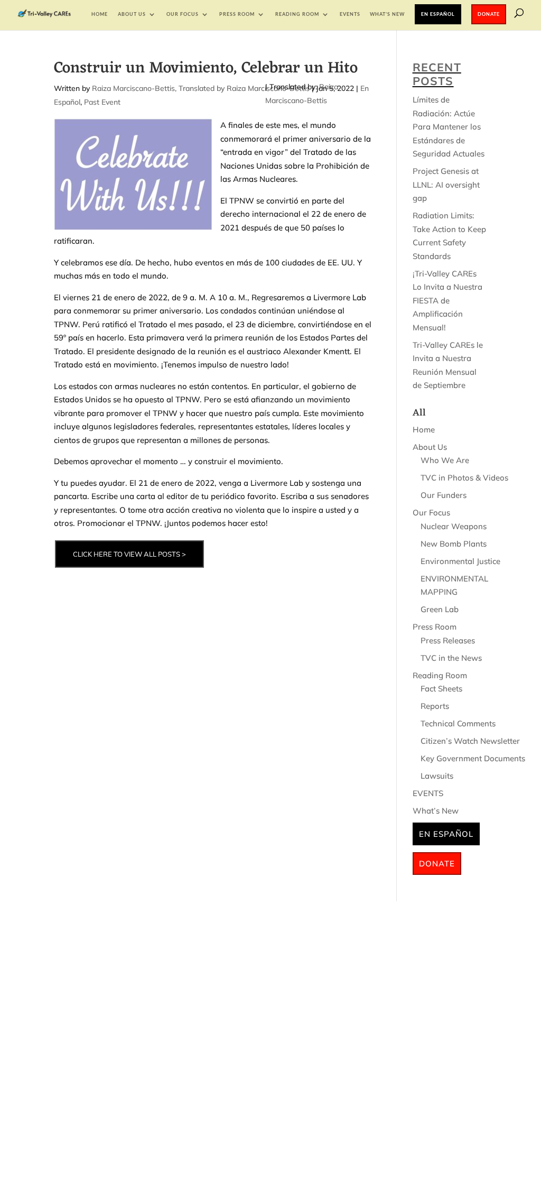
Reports (435, 706)
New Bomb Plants (454, 544)
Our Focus (182, 14)
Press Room (237, 14)
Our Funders (444, 495)
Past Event (102, 102)
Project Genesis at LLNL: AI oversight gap (446, 184)
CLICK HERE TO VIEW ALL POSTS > (129, 554)
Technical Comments (458, 723)
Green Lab (440, 609)
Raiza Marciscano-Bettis (133, 88)
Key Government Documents (473, 758)
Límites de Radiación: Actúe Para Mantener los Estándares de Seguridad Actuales (448, 127)
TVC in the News (451, 658)
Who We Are (445, 460)
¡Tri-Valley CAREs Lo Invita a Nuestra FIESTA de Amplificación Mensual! (447, 301)
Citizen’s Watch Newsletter (470, 741)
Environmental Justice (460, 561)
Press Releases (448, 640)
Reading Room (297, 14)
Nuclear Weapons (454, 526)
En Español (438, 14)
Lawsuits (437, 776)
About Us (132, 14)
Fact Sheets (441, 689)
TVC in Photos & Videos (464, 478)
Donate (489, 14)
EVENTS (350, 14)
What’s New (387, 14)
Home (99, 14)
